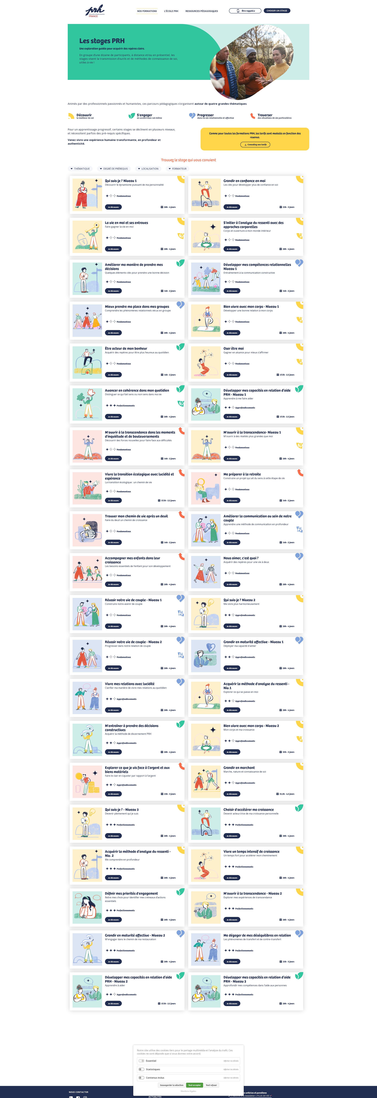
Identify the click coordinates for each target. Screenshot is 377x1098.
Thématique (82, 168)
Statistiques (153, 1069)
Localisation (150, 168)
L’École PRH (171, 11)
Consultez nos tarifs (257, 144)
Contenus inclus (155, 1077)
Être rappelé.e (248, 10)
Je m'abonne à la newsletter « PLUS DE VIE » (249, 1096)
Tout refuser (211, 1085)
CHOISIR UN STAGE (277, 10)
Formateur (179, 168)
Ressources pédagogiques (202, 11)
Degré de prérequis (115, 168)
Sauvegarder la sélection (171, 1085)
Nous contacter (78, 1092)
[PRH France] (95, 16)
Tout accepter (194, 1085)
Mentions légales (188, 1091)
